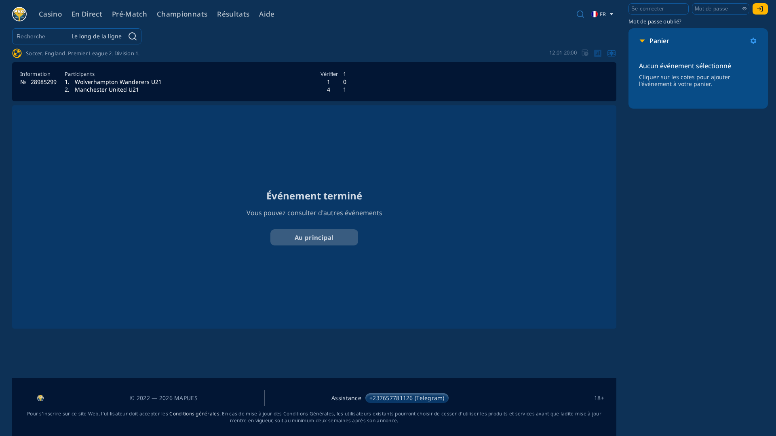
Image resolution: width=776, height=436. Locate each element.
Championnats (182, 14)
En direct (87, 14)
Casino (50, 14)
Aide (266, 14)
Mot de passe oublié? (654, 21)
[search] (580, 14)
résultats (233, 14)
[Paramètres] (753, 41)
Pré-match (129, 14)
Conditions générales (194, 413)
